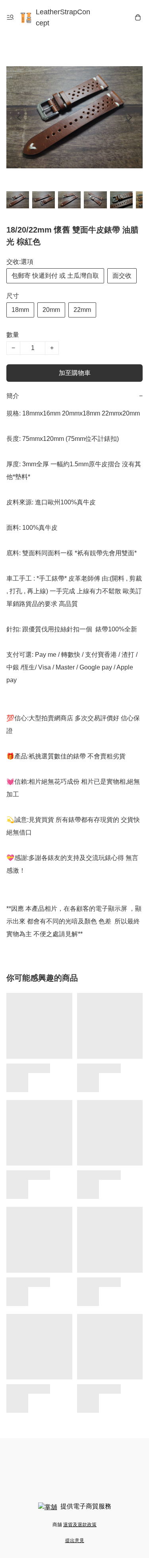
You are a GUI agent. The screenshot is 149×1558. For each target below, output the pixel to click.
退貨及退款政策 (80, 1524)
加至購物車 (75, 372)
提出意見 (74, 1540)
